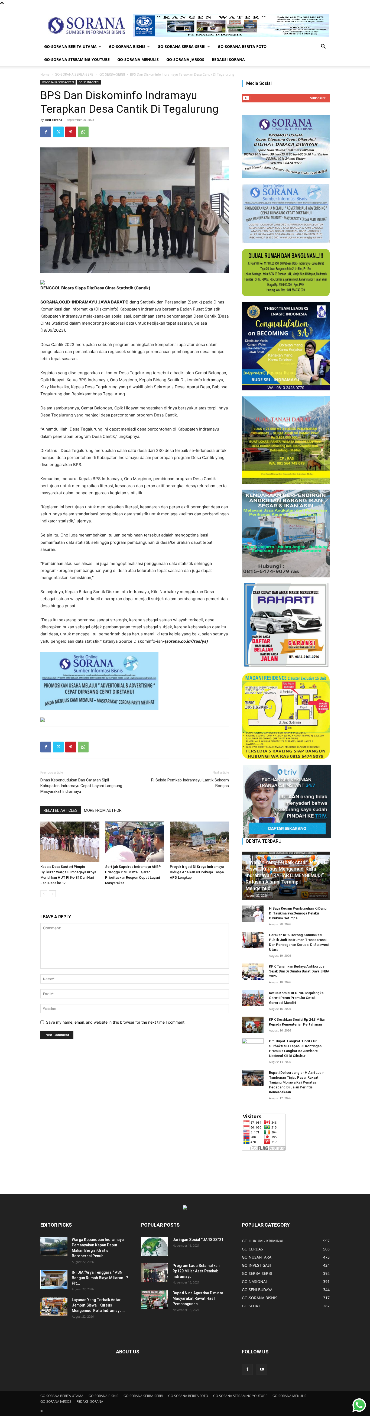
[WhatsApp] (83, 132)
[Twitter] (58, 132)
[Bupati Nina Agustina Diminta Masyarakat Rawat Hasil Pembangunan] (154, 1299)
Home (45, 74)
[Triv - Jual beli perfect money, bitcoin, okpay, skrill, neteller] (286, 801)
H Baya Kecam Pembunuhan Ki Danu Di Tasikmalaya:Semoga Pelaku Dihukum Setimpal (297, 913)
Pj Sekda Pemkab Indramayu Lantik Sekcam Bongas (190, 783)
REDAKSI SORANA (228, 59)
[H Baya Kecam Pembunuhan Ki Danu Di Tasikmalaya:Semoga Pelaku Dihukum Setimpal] (253, 914)
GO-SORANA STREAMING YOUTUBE (77, 59)
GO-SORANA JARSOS (185, 59)
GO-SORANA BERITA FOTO (242, 46)
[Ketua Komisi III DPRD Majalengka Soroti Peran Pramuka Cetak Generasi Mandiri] (253, 998)
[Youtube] (262, 1369)
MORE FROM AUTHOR (103, 810)
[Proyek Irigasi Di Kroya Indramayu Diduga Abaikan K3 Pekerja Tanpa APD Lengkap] (199, 842)
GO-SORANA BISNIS (127, 46)
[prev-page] (43, 893)
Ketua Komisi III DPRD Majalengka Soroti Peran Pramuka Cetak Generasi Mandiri (296, 998)
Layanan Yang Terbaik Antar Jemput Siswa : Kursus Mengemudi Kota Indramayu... (98, 1305)
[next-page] (52, 893)
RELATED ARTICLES (60, 810)
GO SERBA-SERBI (112, 74)
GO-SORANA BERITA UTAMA (70, 46)
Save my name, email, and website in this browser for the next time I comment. (116, 1022)
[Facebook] (45, 132)
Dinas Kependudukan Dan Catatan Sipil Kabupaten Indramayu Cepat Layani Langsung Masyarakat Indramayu (81, 786)
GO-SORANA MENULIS (138, 59)
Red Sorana (53, 120)
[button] (323, 47)
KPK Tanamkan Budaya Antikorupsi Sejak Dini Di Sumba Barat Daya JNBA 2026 (299, 971)
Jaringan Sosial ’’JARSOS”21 (198, 1239)
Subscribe (318, 98)
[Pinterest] (70, 132)
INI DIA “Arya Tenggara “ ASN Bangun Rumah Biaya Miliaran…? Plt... (100, 1277)
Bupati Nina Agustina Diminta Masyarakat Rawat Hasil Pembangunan (198, 1298)
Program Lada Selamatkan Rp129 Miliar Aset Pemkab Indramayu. (196, 1271)
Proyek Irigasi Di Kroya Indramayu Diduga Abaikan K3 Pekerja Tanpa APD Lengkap (197, 872)
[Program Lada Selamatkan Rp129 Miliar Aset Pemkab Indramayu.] (154, 1272)
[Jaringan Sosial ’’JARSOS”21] (154, 1246)
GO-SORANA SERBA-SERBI (182, 46)
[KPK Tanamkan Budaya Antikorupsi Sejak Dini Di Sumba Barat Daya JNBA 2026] (253, 972)
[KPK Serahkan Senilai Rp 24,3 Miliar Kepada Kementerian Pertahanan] (253, 1025)
